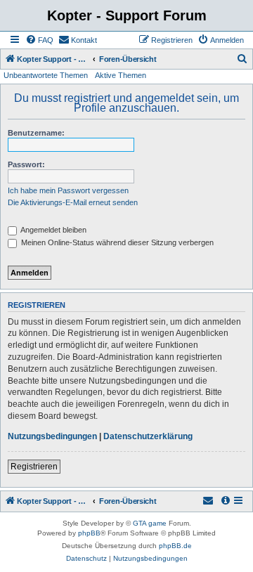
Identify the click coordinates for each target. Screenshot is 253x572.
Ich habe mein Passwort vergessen (68, 190)
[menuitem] (39, 40)
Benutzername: (36, 133)
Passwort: (26, 164)
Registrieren (34, 467)
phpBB (89, 533)
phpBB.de (175, 546)
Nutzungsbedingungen (52, 436)
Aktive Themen (120, 75)
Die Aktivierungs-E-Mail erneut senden (73, 202)
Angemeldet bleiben (52, 230)
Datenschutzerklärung (148, 436)
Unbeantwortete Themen (46, 75)
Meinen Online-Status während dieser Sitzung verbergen (116, 242)
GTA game (150, 523)
